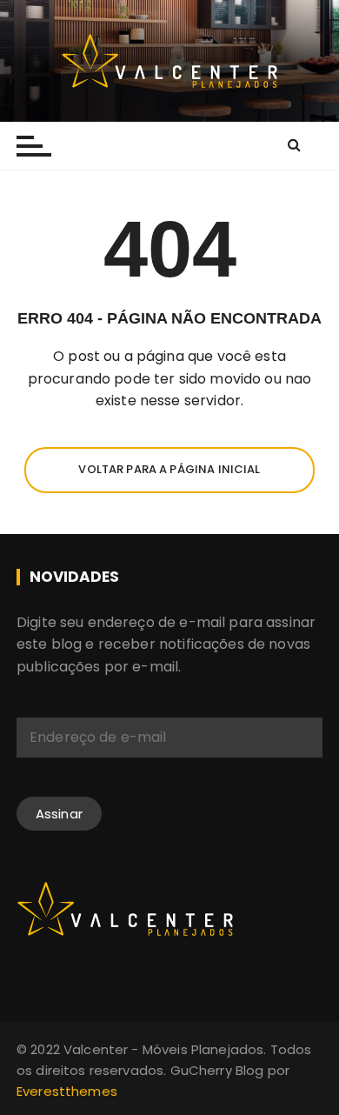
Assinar (59, 814)
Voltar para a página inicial (169, 469)
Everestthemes (67, 1091)
